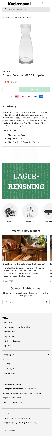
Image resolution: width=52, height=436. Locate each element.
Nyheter (8, 59)
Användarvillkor (8, 332)
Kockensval (11, 430)
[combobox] (26, 9)
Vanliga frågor (10, 81)
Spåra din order (9, 373)
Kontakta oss (9, 86)
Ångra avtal (7, 346)
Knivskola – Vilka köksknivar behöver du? (24, 263)
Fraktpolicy (7, 322)
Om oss (7, 71)
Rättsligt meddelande (11, 341)
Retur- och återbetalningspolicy (16, 327)
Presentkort (9, 76)
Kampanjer (9, 51)
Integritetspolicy (9, 336)
